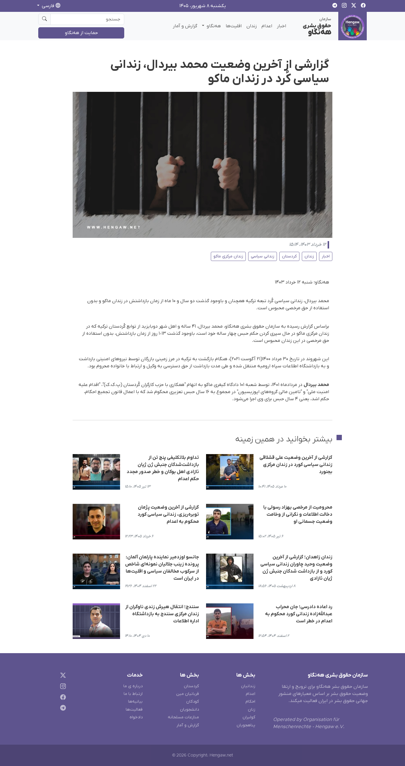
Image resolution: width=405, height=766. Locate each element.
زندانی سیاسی (262, 256)
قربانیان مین (187, 694)
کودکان (192, 701)
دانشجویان (189, 709)
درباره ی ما (133, 686)
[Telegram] (62, 709)
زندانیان (248, 686)
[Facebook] (62, 698)
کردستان (289, 256)
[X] (62, 676)
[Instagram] (62, 687)
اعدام (267, 26)
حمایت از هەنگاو (81, 33)
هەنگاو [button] (213, 26)
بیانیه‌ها (135, 701)
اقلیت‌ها (234, 26)
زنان (251, 709)
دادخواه (136, 717)
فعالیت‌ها (134, 709)
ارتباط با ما (133, 694)
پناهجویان (246, 725)
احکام (250, 701)
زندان (251, 26)
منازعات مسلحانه (183, 717)
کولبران (249, 717)
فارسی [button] (48, 6)
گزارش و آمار (185, 26)
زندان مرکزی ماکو (228, 256)
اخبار (281, 26)
